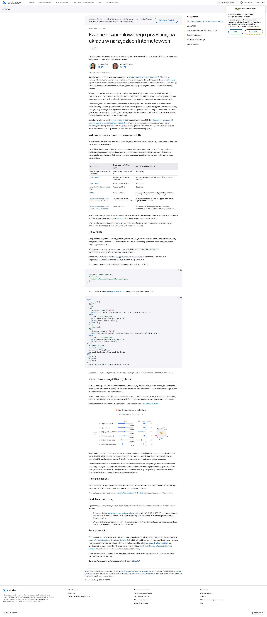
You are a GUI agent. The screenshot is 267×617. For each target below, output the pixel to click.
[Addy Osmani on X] (99, 68)
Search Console (122, 218)
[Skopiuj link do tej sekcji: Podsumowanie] (108, 531)
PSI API (92, 193)
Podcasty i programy (141, 603)
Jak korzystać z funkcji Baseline (83, 2)
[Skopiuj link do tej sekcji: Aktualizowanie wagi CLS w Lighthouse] (134, 379)
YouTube (203, 596)
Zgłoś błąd (72, 593)
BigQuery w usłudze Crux (115, 291)
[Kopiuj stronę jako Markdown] (92, 47)
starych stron (171, 80)
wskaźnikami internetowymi (101, 540)
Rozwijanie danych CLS (119, 120)
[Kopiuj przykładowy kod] (181, 270)
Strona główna (93, 28)
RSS (201, 603)
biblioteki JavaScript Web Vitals (131, 493)
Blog (100, 2)
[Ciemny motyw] (178, 270)
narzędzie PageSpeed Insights (100, 187)
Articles (6, 9)
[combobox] (227, 2)
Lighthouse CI (94, 183)
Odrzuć (236, 32)
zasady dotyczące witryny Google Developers (138, 574)
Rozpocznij (254, 32)
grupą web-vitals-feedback (157, 543)
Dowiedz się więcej (45, 2)
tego (114, 488)
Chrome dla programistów (143, 593)
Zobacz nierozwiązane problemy (79, 596)
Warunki (5, 612)
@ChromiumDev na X (207, 593)
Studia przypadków (140, 600)
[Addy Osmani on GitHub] (102, 68)
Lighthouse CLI (94, 177)
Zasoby (31, 2)
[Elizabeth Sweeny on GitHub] (125, 68)
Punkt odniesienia (62, 2)
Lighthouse (144, 546)
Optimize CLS (125, 540)
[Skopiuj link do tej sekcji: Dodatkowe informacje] (116, 499)
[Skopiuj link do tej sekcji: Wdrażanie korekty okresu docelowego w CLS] (142, 135)
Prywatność (14, 612)
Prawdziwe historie (112, 2)
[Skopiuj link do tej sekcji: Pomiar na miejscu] (111, 479)
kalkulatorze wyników (150, 404)
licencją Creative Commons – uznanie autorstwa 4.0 (137, 571)
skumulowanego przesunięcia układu (143, 77)
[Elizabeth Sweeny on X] (121, 68)
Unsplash (136, 561)
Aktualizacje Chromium (142, 596)
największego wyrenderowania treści (122, 513)
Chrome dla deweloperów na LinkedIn (212, 600)
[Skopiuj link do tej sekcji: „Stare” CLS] (103, 232)
